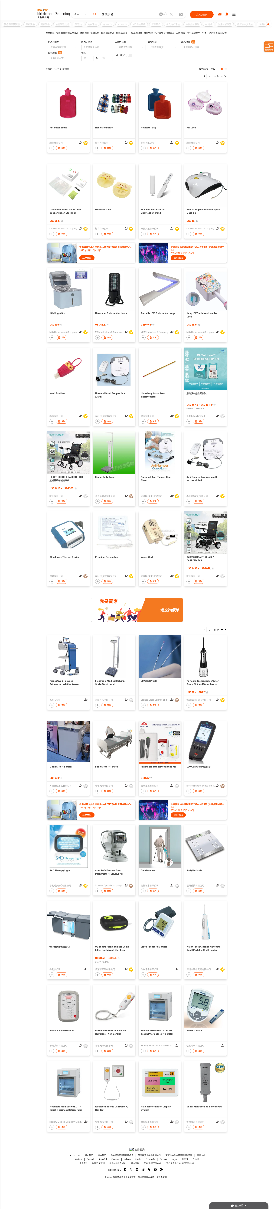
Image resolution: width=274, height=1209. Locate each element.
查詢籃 (239, 1205)
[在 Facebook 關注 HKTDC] (125, 1169)
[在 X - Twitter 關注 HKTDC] (131, 1169)
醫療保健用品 (107, 32)
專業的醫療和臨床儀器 (67, 32)
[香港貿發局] (137, 1149)
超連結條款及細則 (117, 1163)
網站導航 (135, 1163)
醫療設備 (95, 32)
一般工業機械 (135, 32)
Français (115, 1159)
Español (103, 1159)
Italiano (127, 1159)
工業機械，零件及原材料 (188, 32)
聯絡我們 (102, 1155)
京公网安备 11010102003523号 (180, 1163)
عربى (174, 1159)
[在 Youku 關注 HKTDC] (161, 1169)
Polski (138, 1159)
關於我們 (89, 1155)
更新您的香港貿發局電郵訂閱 (179, 1155)
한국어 (185, 1159)
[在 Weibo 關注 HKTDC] (143, 1169)
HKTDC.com (74, 1155)
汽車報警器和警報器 (164, 32)
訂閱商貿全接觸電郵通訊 (149, 1155)
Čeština (78, 1159)
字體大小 (201, 1155)
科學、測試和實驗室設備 (214, 32)
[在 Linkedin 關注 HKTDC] (137, 1169)
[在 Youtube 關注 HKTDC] (155, 1169)
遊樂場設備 (121, 32)
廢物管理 (148, 32)
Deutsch (91, 1159)
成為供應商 (201, 14)
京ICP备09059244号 (153, 1163)
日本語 (196, 1159)
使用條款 (83, 1163)
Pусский (163, 1159)
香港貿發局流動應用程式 (122, 1155)
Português (150, 1159)
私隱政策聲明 (98, 1163)
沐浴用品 (84, 32)
